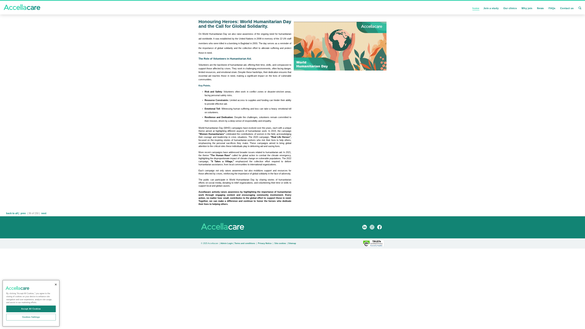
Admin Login (226, 243)
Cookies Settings (31, 317)
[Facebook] (380, 230)
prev (23, 213)
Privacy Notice (264, 243)
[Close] (55, 284)
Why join (526, 8)
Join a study (491, 8)
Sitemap (292, 243)
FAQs (552, 8)
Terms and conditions (244, 243)
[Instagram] (373, 230)
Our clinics (510, 8)
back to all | (12, 213)
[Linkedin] (365, 230)
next (43, 213)
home (475, 8)
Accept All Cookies (31, 309)
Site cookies (280, 243)
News (540, 8)
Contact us (567, 8)
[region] (31, 303)
